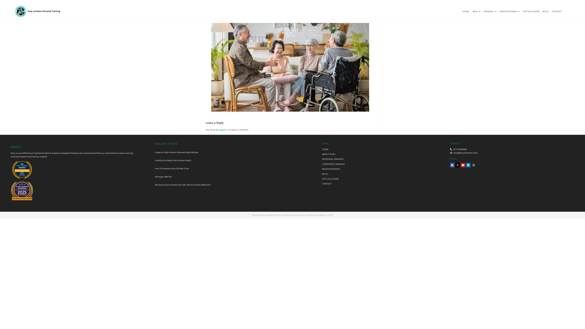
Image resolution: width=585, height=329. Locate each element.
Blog (546, 11)
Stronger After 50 (163, 176)
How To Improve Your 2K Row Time (172, 168)
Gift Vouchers (531, 11)
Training (489, 11)
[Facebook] (452, 165)
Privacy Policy (300, 215)
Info (475, 11)
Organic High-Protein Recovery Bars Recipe (176, 152)
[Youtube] (463, 165)
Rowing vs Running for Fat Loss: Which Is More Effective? (183, 185)
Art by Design (268, 215)
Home (466, 11)
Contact (557, 11)
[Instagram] (473, 165)
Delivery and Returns (317, 215)
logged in (224, 129)
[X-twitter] (457, 165)
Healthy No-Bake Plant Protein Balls (173, 160)
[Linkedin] (468, 165)
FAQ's (330, 215)
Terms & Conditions (283, 215)
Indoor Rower (508, 11)
